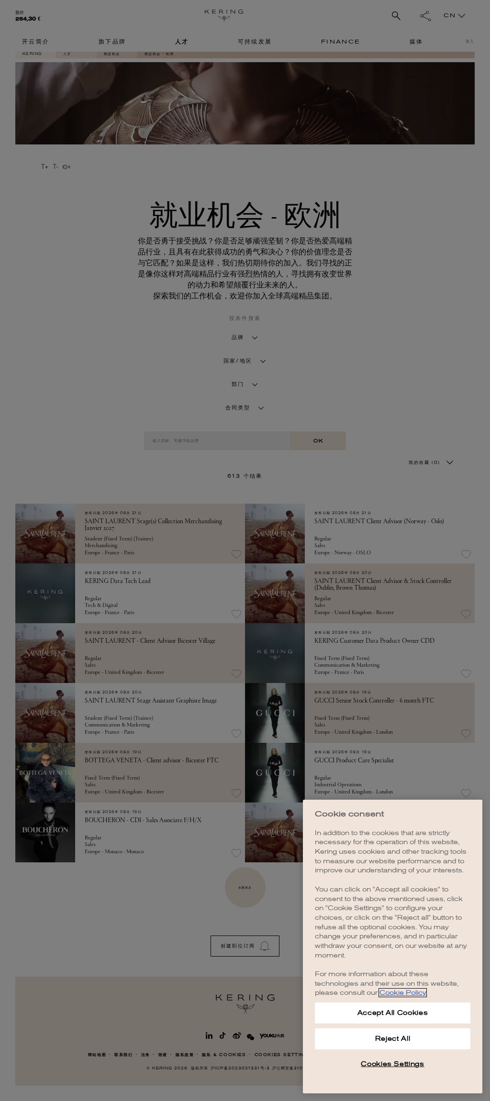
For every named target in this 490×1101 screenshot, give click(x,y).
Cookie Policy (402, 992)
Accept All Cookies (392, 1012)
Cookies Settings (392, 1064)
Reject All (393, 1038)
